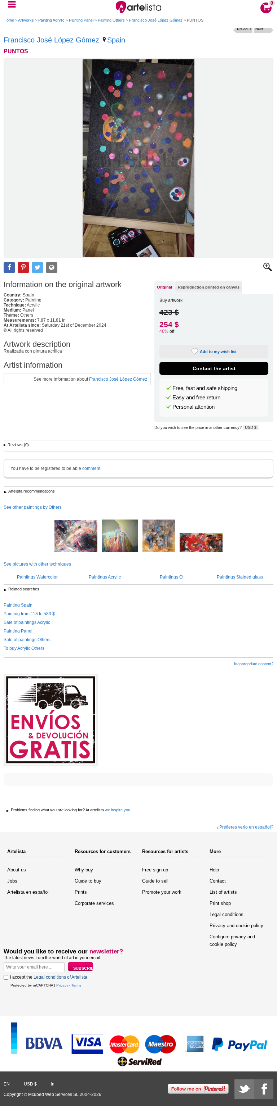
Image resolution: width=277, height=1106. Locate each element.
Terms (76, 985)
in (52, 1084)
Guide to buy (88, 881)
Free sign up (155, 869)
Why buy (84, 869)
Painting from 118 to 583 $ (29, 613)
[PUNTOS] (138, 158)
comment (91, 468)
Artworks (26, 20)
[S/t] (76, 536)
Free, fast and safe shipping (204, 388)
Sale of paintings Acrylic (27, 622)
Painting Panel (81, 20)
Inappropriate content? (253, 664)
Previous (244, 29)
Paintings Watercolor (37, 577)
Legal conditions (226, 914)
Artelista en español (28, 892)
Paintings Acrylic (105, 577)
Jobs (12, 881)
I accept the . (49, 977)
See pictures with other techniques (37, 564)
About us (16, 869)
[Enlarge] (267, 269)
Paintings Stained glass (240, 577)
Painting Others (111, 20)
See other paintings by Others (33, 507)
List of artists (223, 892)
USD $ (250, 427)
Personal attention (193, 407)
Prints (81, 892)
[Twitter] (244, 1089)
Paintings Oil (172, 577)
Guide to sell (155, 881)
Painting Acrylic (51, 20)
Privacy (62, 985)
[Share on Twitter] (37, 267)
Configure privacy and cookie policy (232, 940)
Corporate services (94, 903)
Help (214, 869)
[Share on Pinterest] (23, 267)
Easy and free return (196, 397)
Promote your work (161, 892)
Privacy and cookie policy (236, 925)
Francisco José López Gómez (156, 20)
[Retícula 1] (120, 536)
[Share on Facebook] (9, 267)
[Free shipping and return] (51, 720)
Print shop (220, 903)
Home (9, 20)
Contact (218, 881)
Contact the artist (214, 368)
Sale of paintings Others (27, 639)
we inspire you (117, 810)
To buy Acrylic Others (24, 648)
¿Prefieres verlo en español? (245, 827)
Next (259, 29)
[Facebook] (263, 1089)
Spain (116, 40)
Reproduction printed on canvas (208, 287)
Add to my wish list (218, 351)
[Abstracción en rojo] (201, 543)
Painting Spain (18, 605)
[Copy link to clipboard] (51, 267)
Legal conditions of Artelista (60, 977)
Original (164, 287)
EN (7, 1084)
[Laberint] (159, 536)
